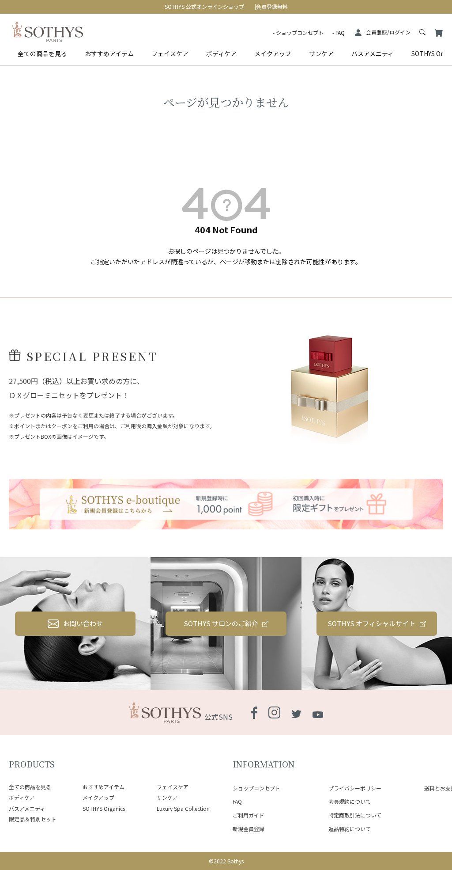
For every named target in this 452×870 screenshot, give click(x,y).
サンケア (321, 53)
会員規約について (349, 801)
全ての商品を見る (42, 53)
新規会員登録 (248, 828)
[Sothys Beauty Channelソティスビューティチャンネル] (318, 712)
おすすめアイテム (109, 53)
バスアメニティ (372, 53)
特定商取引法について (354, 815)
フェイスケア (169, 53)
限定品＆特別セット (32, 819)
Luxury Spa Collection (183, 808)
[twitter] (296, 712)
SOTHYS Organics (104, 808)
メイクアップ (272, 53)
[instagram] (274, 713)
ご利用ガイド (248, 815)
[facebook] (254, 713)
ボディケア (221, 53)
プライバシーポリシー (354, 788)
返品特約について (349, 828)
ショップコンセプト (300, 32)
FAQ (340, 32)
